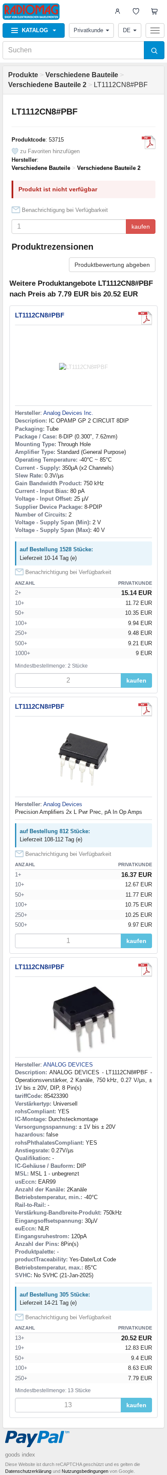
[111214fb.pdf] (148, 142)
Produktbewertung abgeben (112, 264)
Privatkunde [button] (88, 30)
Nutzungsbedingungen (85, 1471)
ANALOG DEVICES (68, 1064)
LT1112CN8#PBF (39, 315)
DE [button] (127, 30)
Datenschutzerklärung (28, 1471)
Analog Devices (62, 804)
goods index (20, 1454)
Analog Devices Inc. (68, 413)
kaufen (140, 226)
